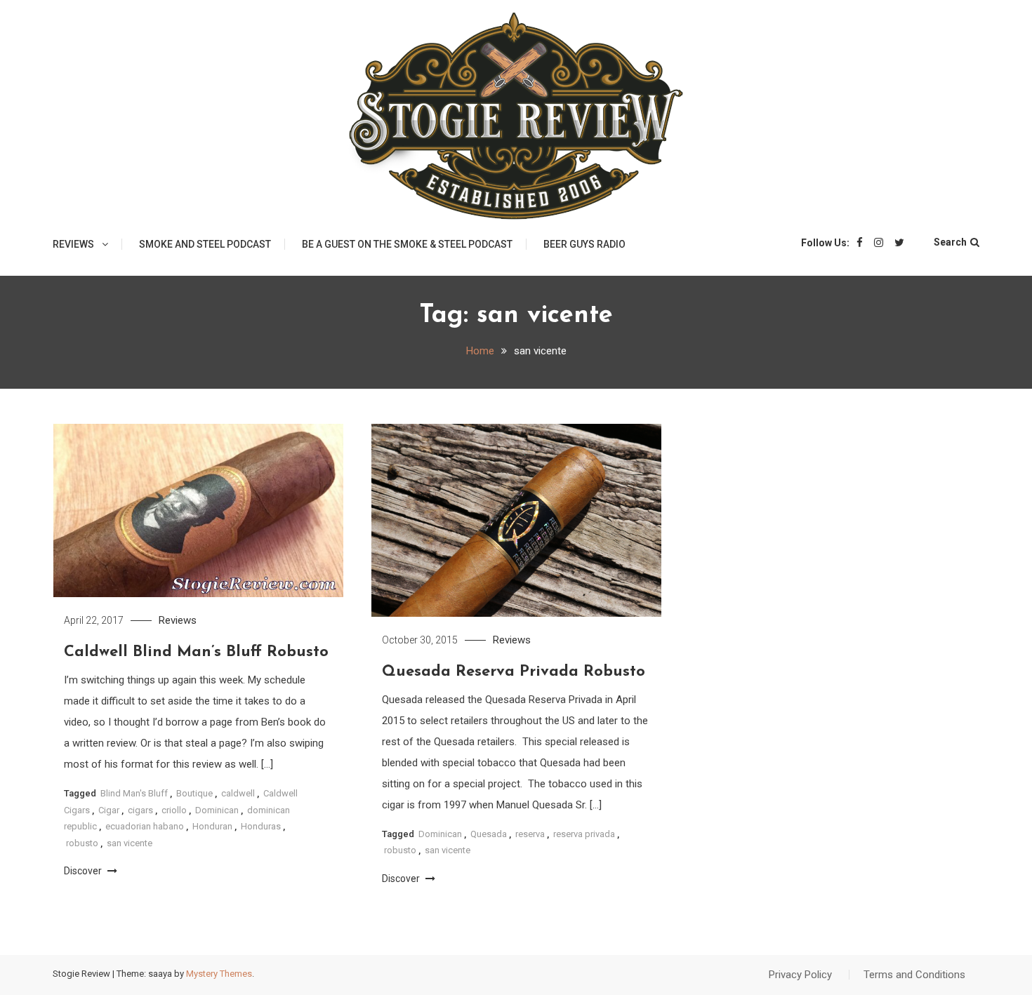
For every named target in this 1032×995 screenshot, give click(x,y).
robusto (82, 843)
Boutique (194, 793)
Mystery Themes (219, 973)
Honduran (212, 826)
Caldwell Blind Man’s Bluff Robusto (196, 652)
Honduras (261, 826)
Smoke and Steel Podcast (205, 244)
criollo (174, 810)
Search (950, 242)
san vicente (129, 843)
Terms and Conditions (914, 975)
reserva (530, 834)
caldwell (238, 793)
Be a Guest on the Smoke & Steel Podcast (407, 244)
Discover (84, 870)
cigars (140, 810)
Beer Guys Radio (584, 244)
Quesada (488, 834)
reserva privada (584, 834)
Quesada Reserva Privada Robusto (513, 672)
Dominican (217, 810)
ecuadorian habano (144, 826)
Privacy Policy (800, 975)
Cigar (108, 810)
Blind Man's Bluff (134, 793)
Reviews (73, 244)
